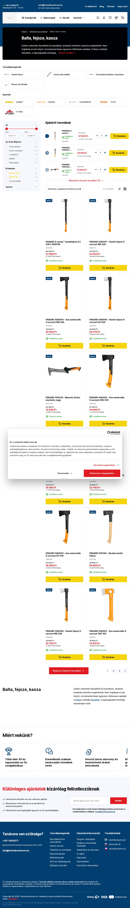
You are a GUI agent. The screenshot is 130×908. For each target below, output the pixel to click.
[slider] (6, 129)
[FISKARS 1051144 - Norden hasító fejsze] (108, 527)
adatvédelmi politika (53, 903)
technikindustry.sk (117, 840)
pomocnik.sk (114, 844)
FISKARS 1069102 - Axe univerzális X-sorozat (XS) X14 (106, 398)
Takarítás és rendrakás (60, 850)
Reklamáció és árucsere (88, 850)
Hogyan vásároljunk (86, 839)
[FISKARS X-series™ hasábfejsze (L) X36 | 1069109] (55, 136)
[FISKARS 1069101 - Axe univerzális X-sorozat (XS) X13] (108, 605)
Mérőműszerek (57, 857)
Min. (7, 132)
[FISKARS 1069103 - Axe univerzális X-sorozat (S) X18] (64, 527)
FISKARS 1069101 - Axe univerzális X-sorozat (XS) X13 (108, 632)
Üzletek (111, 6)
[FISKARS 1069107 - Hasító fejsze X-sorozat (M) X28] (55, 153)
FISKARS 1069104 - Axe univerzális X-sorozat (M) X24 (63, 320)
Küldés (118, 800)
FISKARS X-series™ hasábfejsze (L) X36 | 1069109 (67, 132)
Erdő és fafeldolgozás (60, 861)
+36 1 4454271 (12, 5)
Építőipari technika (58, 865)
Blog (102, 6)
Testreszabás (63, 473)
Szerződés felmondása (87, 865)
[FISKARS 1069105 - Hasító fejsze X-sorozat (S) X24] (108, 293)
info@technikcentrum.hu (16, 850)
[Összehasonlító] (116, 17)
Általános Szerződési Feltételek (86, 844)
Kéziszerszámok (57, 853)
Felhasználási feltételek (12, 905)
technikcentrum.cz (117, 848)
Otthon (24, 31)
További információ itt (105, 812)
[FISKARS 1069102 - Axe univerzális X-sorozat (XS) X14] (108, 371)
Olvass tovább (66, 53)
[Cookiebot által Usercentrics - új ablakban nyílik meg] (109, 433)
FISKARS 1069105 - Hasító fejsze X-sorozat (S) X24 (107, 320)
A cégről (80, 853)
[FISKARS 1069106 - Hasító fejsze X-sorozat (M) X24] (64, 605)
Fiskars (78, 700)
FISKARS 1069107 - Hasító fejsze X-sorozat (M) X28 (66, 149)
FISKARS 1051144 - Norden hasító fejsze (106, 554)
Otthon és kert (57, 846)
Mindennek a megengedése (102, 473)
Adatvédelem (83, 861)
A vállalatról (91, 6)
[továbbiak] (125, 671)
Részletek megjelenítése (104, 465)
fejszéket (95, 700)
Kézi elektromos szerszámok (57, 840)
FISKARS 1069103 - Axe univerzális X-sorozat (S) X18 (63, 554)
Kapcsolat (122, 6)
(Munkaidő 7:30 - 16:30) (13, 8)
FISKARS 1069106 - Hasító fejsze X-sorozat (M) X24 (64, 632)
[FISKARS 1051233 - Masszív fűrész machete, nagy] (55, 170)
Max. (27, 132)
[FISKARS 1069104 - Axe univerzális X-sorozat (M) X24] (64, 293)
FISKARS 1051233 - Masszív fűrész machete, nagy (66, 165)
